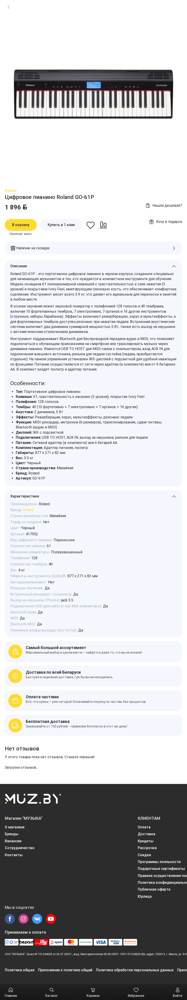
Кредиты (145, 841)
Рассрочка (147, 848)
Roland (10, 190)
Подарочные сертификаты (161, 868)
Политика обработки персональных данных (135, 970)
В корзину (20, 225)
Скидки (144, 855)
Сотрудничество (19, 848)
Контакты (14, 855)
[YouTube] (51, 919)
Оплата (144, 827)
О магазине (14, 827)
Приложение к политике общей (65, 970)
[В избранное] (90, 225)
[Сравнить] (103, 225)
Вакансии (13, 841)
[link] (9, 7)
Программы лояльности (159, 862)
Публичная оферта (154, 889)
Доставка (146, 834)
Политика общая (19, 970)
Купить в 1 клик (61, 225)
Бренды (11, 834)
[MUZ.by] (33, 802)
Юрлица (145, 896)
